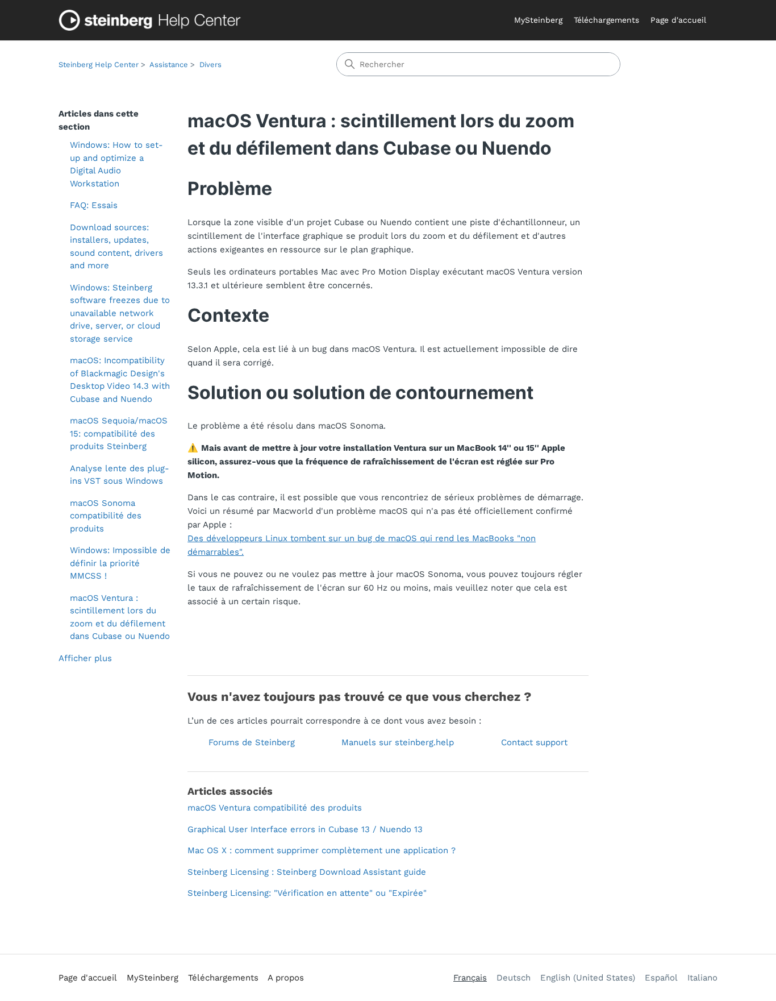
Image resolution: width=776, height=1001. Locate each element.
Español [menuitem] (661, 978)
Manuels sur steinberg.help (397, 742)
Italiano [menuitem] (702, 978)
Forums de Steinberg (251, 742)
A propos (286, 978)
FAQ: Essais (94, 205)
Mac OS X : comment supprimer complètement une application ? (321, 850)
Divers (210, 64)
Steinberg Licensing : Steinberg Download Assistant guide (306, 872)
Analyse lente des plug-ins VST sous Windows (119, 475)
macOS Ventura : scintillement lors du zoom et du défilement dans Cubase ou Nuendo (120, 617)
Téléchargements (606, 19)
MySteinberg (538, 19)
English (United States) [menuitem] (587, 978)
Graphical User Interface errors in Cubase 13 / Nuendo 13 (305, 829)
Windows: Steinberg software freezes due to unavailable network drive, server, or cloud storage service (120, 313)
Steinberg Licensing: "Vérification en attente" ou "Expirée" (307, 893)
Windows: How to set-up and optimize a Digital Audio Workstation (116, 164)
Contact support (534, 742)
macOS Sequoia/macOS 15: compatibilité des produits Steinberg (119, 433)
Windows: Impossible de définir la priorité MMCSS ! (120, 563)
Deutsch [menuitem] (514, 978)
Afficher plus (85, 658)
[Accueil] (152, 20)
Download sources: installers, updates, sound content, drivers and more (116, 246)
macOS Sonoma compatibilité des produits (105, 516)
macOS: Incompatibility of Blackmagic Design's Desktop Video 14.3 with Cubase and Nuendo (120, 379)
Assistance (168, 64)
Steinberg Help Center (99, 64)
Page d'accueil (678, 19)
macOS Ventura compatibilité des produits (274, 808)
